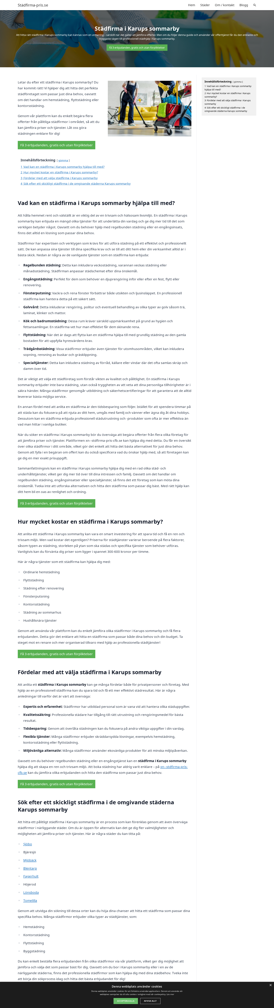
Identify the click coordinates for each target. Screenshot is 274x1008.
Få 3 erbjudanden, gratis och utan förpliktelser (137, 47)
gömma (63, 160)
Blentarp (30, 868)
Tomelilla (30, 900)
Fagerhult (31, 876)
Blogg (243, 5)
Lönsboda (31, 892)
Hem (191, 5)
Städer (205, 5)
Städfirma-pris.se (33, 5)
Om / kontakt (224, 5)
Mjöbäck (29, 860)
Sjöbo (27, 844)
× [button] (270, 985)
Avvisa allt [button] (150, 1001)
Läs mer (170, 994)
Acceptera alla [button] (125, 1001)
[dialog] (137, 995)
